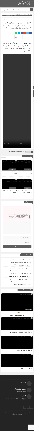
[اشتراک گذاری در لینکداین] (22, 33)
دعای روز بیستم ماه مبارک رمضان (22, 284)
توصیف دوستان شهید (17, 315)
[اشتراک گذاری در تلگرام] (19, 33)
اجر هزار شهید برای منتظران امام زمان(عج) (21, 332)
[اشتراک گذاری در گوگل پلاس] (24, 33)
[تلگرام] (28, 407)
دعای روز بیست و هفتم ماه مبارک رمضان (20, 267)
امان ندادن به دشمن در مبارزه (24, 350)
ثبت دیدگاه (17, 246)
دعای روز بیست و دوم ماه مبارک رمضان (20, 281)
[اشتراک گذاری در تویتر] (27, 33)
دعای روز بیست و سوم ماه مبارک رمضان (20, 279)
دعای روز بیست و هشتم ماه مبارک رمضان (20, 265)
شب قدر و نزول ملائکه (26, 368)
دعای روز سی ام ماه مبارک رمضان (22, 259)
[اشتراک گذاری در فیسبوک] (30, 33)
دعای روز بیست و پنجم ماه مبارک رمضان (20, 273)
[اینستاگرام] (31, 407)
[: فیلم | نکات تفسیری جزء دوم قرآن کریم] (25, 37)
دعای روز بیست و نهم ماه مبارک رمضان (21, 262)
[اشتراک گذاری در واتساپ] (16, 33)
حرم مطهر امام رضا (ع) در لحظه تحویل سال (17, 9)
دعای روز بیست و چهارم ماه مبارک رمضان (20, 276)
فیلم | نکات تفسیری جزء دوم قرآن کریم (18, 23)
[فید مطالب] (24, 407)
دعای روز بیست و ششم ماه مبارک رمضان (20, 270)
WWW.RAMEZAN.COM (17, 414)
